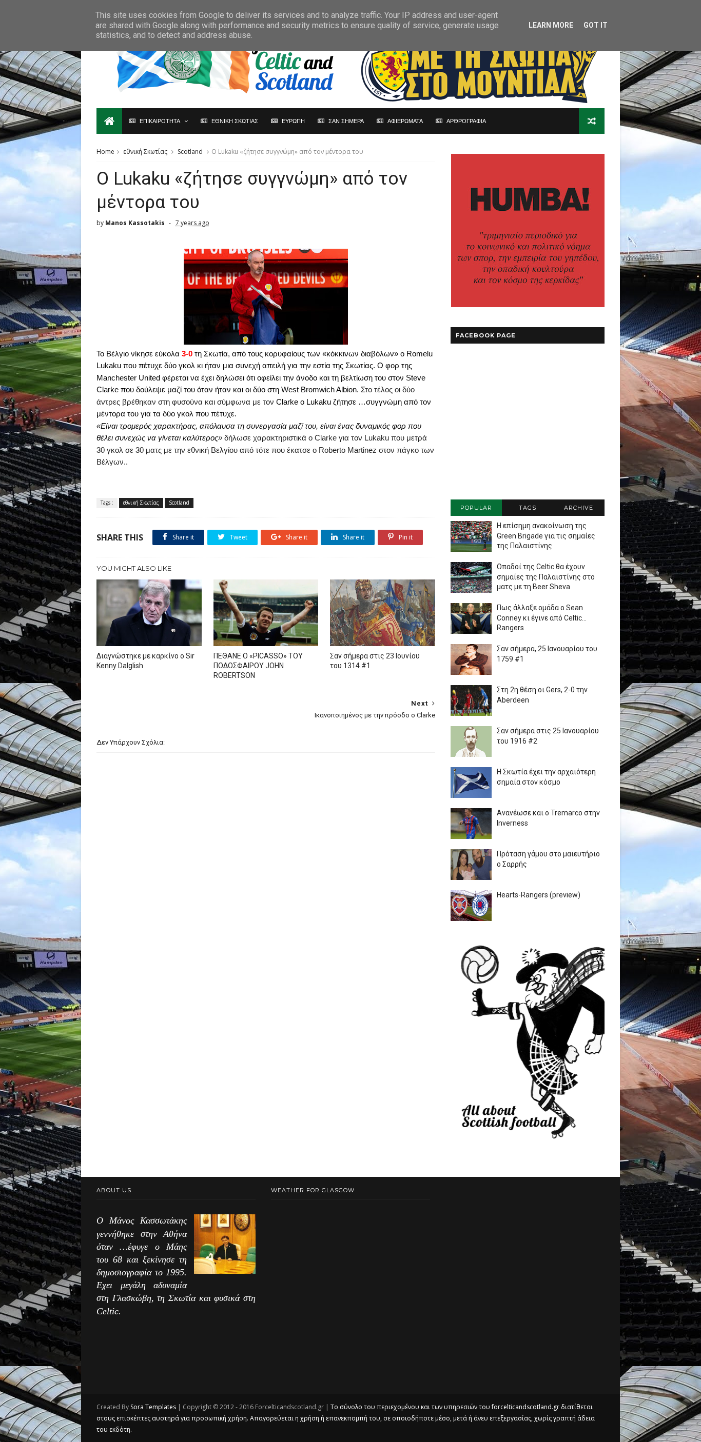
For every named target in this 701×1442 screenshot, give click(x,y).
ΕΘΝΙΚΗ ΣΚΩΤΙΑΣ (234, 121)
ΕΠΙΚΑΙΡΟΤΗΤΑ (160, 121)
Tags (527, 507)
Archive (578, 507)
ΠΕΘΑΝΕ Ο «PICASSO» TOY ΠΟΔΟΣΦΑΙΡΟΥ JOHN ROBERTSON (258, 665)
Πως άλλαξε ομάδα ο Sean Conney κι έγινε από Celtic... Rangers (542, 618)
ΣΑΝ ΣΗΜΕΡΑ (346, 121)
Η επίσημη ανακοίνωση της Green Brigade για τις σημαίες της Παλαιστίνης (546, 536)
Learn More (551, 25)
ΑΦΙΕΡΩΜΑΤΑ (405, 121)
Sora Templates (153, 1407)
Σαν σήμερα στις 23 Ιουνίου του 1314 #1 (375, 661)
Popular (476, 507)
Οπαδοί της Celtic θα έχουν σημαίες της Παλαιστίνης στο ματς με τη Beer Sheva (546, 577)
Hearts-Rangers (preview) (538, 895)
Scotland (190, 151)
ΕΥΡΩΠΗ (293, 121)
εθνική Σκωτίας (145, 151)
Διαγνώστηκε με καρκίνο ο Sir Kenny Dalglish (145, 661)
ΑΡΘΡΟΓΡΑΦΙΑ (466, 121)
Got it (595, 25)
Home (105, 151)
